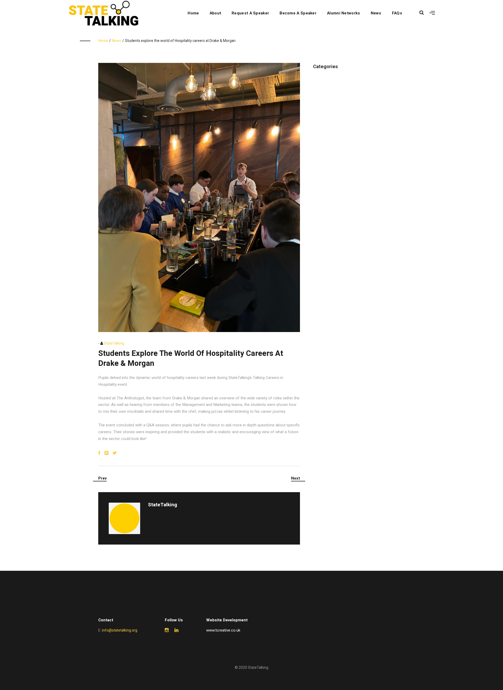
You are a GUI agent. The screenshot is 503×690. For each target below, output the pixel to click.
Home (193, 13)
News (376, 13)
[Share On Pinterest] (106, 453)
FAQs (397, 13)
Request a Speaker (250, 13)
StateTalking (114, 343)
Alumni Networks (343, 13)
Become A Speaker (298, 13)
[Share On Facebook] (99, 453)
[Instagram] (167, 630)
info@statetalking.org (119, 630)
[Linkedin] (176, 630)
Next (295, 478)
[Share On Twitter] (115, 453)
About (215, 13)
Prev (102, 478)
